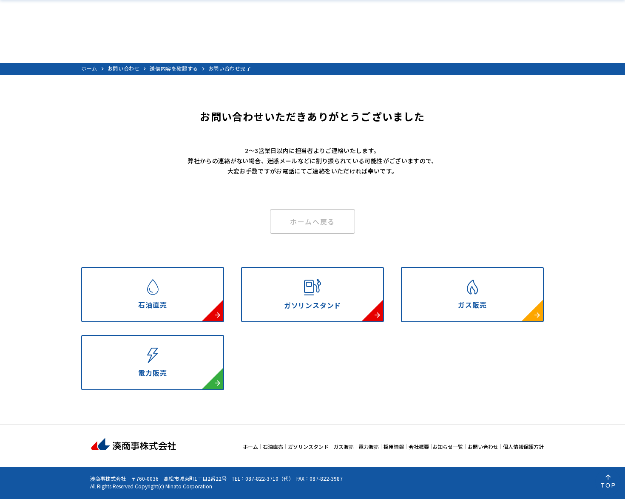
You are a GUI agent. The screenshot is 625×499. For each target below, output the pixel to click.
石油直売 (273, 446)
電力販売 (368, 446)
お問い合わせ (124, 68)
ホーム (89, 68)
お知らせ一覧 (447, 446)
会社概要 (419, 446)
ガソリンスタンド (308, 446)
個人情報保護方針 (523, 446)
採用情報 (394, 446)
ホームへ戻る (312, 221)
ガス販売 (343, 446)
